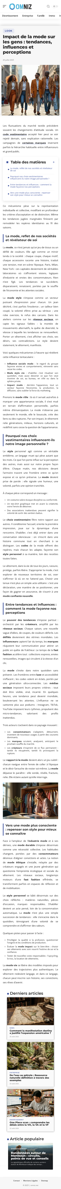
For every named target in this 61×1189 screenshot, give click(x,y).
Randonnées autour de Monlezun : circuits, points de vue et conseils (30, 1155)
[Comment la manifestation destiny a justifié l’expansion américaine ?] (30, 1011)
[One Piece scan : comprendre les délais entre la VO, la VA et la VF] (30, 1103)
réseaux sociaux (43, 319)
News (12, 1028)
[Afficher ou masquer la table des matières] (50, 162)
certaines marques (34, 142)
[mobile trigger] (5, 6)
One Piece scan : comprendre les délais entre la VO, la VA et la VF (30, 1123)
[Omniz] (20, 6)
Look (8, 31)
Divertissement (17, 1120)
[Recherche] (48, 6)
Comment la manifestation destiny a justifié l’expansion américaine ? (31, 1032)
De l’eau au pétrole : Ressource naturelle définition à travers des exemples (29, 1078)
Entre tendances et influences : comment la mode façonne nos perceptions (30, 185)
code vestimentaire (15, 134)
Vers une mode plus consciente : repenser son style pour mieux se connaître (30, 193)
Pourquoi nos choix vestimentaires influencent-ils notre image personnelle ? (29, 177)
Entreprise (15, 1073)
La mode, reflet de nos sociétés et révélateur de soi (31, 169)
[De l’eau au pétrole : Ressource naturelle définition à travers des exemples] (30, 1056)
